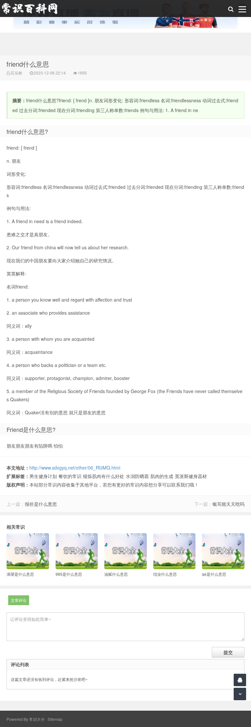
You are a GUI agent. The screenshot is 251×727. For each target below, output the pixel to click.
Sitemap (55, 719)
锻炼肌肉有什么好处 (103, 476)
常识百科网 (32, 8)
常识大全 (37, 719)
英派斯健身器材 (191, 476)
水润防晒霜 (137, 476)
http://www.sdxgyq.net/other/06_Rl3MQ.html (74, 467)
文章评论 (18, 600)
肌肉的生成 (161, 476)
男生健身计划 (43, 476)
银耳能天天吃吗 (228, 504)
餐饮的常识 (70, 476)
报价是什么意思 (41, 504)
